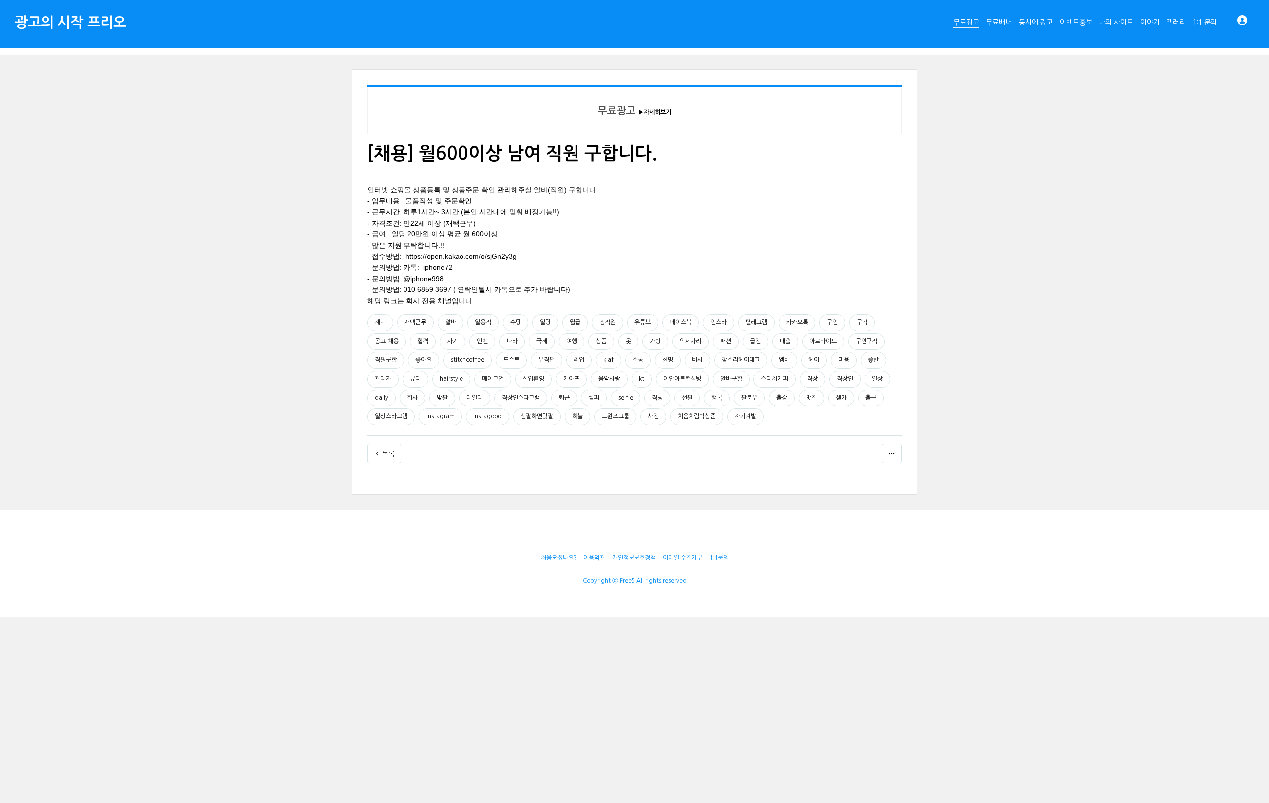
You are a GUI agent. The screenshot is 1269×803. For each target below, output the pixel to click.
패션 (725, 341)
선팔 (687, 398)
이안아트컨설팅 (682, 379)
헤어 (813, 360)
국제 (541, 341)
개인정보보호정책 (634, 558)
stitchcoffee (467, 360)
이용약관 (594, 558)
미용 (843, 360)
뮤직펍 (546, 360)
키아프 (571, 379)
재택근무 (415, 322)
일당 (545, 322)
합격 (422, 341)
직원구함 (386, 360)
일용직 (483, 322)
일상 (877, 379)
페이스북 (681, 322)
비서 (697, 360)
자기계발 (745, 416)
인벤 (482, 341)
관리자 (383, 379)
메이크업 (493, 379)
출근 (870, 398)
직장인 (845, 379)
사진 (653, 416)
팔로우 (749, 398)
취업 (579, 360)
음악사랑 (609, 379)
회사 (412, 398)
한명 (667, 360)
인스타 (718, 322)
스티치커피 (774, 379)
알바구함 (731, 379)
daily (381, 398)
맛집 (811, 398)
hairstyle (451, 379)
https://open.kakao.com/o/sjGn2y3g (461, 256)
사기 (452, 341)
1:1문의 (719, 558)
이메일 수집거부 (682, 558)
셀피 (593, 398)
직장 (812, 379)
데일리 (474, 398)
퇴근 (564, 398)
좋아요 (423, 360)
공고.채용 (387, 341)
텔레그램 (756, 322)
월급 (575, 322)
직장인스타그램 (521, 398)
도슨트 (511, 360)
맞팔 (442, 398)
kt (641, 379)
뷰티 (415, 379)
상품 (601, 341)
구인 (832, 322)
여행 (571, 341)
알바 (450, 322)
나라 (512, 341)
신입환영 (533, 379)
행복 (716, 398)
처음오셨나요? (559, 558)
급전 (755, 341)
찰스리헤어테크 (741, 360)
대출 (785, 341)
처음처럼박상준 (697, 416)
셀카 (841, 398)
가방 (655, 341)
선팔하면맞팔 (536, 416)
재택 (380, 322)
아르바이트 (823, 341)
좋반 (873, 360)
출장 (781, 398)
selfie (625, 398)
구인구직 (866, 341)
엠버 (784, 360)
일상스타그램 (391, 416)
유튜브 (642, 322)
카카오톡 (797, 322)
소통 (638, 360)
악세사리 (690, 341)
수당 (515, 322)
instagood (487, 416)
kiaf (608, 360)
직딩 (657, 398)
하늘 (577, 416)
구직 (862, 322)
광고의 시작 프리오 (70, 22)
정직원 (607, 322)
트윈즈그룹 (615, 416)
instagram (440, 416)
